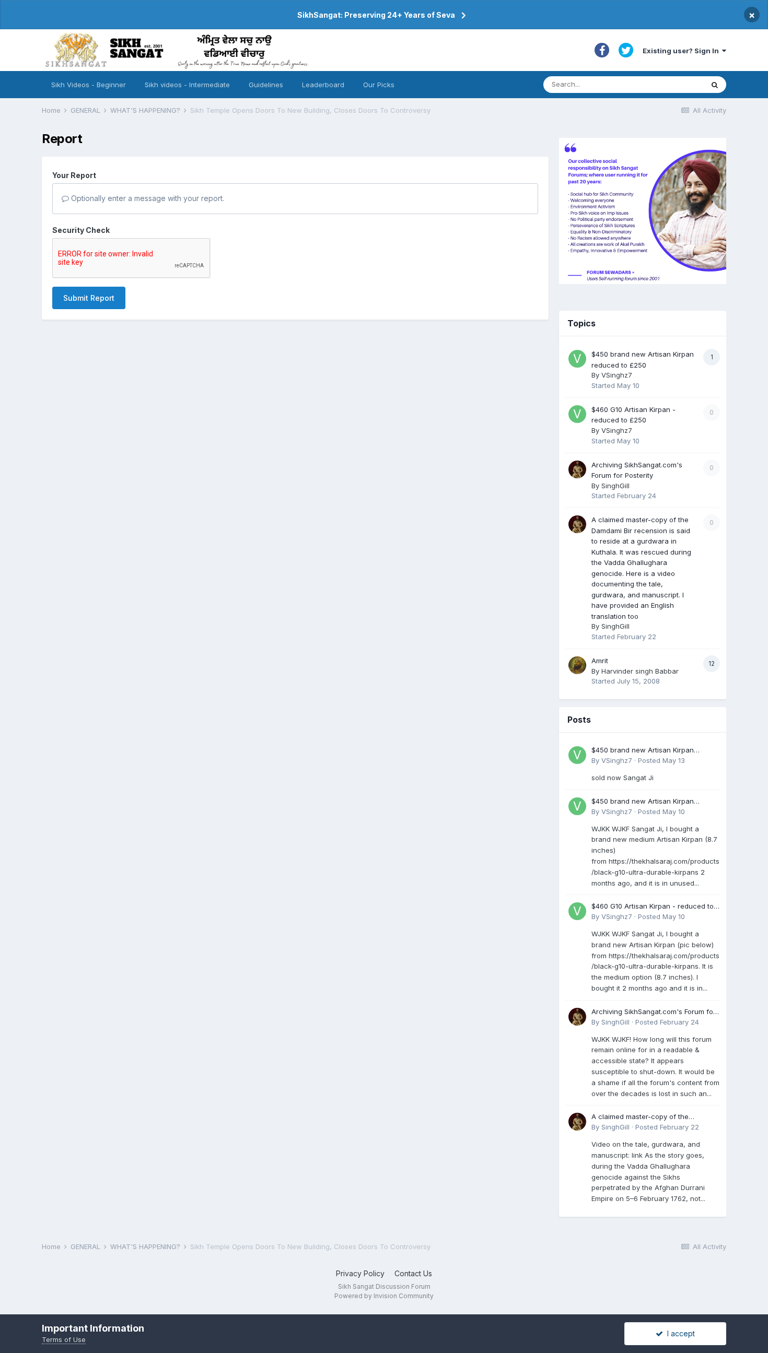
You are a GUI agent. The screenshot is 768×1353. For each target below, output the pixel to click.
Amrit (599, 660)
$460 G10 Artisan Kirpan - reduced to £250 (652, 907)
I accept (679, 1333)
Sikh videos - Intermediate (187, 84)
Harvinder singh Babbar (640, 671)
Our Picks (378, 84)
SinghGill (615, 485)
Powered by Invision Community (384, 1296)
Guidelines (266, 84)
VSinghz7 (616, 375)
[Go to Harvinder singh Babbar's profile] (577, 665)
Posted (661, 760)
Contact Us (413, 1273)
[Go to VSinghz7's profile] (577, 359)
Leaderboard (323, 84)
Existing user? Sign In (682, 50)
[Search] (714, 84)
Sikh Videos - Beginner (88, 84)
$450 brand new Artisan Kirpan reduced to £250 (642, 751)
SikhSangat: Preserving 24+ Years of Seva (376, 14)
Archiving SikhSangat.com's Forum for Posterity (653, 1012)
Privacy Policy (360, 1273)
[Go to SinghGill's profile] (577, 469)
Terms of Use (64, 1339)
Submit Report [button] (88, 297)
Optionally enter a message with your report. (146, 198)
